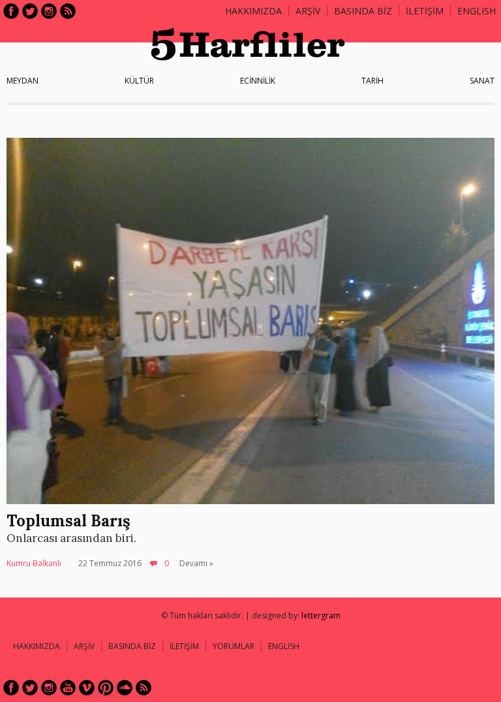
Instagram (49, 11)
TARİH (372, 80)
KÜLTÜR (139, 80)
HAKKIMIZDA (36, 646)
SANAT (482, 80)
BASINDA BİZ (363, 11)
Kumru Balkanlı (34, 563)
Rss (68, 11)
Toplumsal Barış (68, 521)
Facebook (11, 11)
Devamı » (196, 563)
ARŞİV (308, 11)
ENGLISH (476, 11)
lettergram (321, 615)
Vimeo (87, 687)
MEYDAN (22, 80)
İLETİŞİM (425, 11)
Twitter (30, 11)
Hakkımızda (253, 11)
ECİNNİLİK (257, 80)
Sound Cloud (124, 687)
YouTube (68, 687)
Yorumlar (233, 646)
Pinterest (106, 687)
